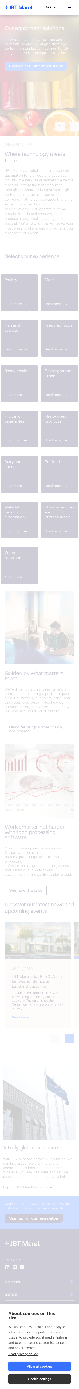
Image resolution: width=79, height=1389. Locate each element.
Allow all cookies (39, 1366)
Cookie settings (39, 1379)
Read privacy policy (23, 1354)
